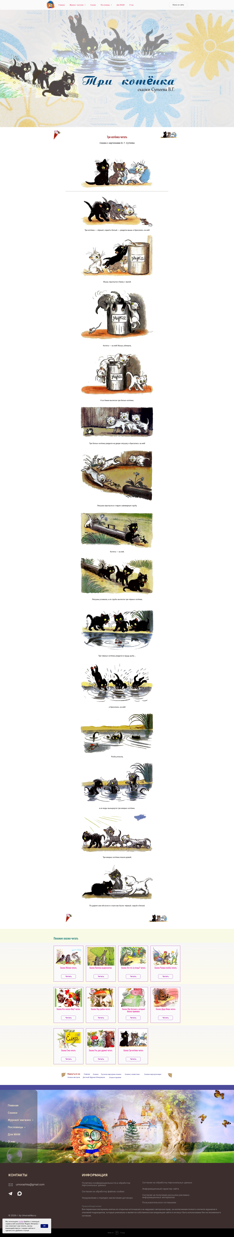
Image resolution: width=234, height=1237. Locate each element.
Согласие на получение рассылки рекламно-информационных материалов (166, 1196)
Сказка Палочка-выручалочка (100, 967)
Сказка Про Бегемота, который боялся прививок (133, 1010)
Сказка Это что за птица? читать (133, 967)
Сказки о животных (132, 1074)
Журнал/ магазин (19, 1120)
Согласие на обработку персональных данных (167, 1182)
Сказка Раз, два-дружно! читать (100, 1050)
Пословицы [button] (105, 5)
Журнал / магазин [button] (77, 5)
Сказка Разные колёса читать (166, 967)
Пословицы (15, 1127)
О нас (131, 5)
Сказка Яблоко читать (68, 967)
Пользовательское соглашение (159, 1202)
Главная (61, 5)
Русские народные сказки (111, 1074)
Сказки (93, 5)
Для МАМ (120, 5)
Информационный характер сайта (160, 1188)
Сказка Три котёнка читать (133, 1050)
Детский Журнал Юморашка (94, 1077)
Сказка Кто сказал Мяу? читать (68, 1009)
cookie (21, 1221)
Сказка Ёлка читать (68, 1050)
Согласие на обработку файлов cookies (103, 1191)
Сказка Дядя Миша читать (166, 1009)
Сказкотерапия (115, 1077)
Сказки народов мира (152, 1074)
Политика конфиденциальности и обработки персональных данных (106, 1184)
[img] (68, 956)
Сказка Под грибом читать (100, 1009)
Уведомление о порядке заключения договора (107, 1197)
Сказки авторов (74, 1077)
